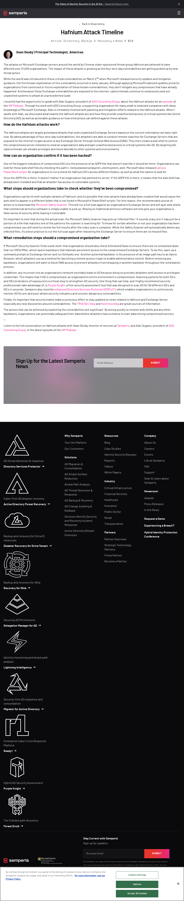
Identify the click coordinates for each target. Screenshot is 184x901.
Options (137, 884)
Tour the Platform (75, 442)
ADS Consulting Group (106, 101)
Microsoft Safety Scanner (51, 204)
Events (148, 454)
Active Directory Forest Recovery (25, 504)
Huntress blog (110, 303)
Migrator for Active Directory (22, 709)
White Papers (112, 472)
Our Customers (74, 448)
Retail (108, 517)
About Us (150, 442)
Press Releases (154, 504)
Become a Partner (115, 561)
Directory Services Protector (22, 466)
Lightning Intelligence (18, 667)
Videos (108, 466)
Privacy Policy (108, 378)
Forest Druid (11, 826)
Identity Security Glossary (120, 454)
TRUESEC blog (86, 303)
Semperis (123, 325)
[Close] (178, 884)
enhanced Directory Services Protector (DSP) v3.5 (85, 289)
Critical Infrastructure (118, 488)
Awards (149, 498)
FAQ (146, 466)
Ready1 (8, 751)
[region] (92, 884)
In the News (151, 510)
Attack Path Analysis (77, 484)
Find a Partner (113, 555)
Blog (107, 442)
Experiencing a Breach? (159, 525)
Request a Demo (154, 518)
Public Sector (112, 511)
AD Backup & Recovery (79, 500)
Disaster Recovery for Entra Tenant (26, 546)
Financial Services (115, 494)
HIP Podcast (15, 105)
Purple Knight (56, 285)
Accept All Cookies (137, 893)
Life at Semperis (154, 460)
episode (167, 101)
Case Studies (112, 448)
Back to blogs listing (93, 24)
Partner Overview (115, 539)
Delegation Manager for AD (20, 625)
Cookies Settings (137, 875)
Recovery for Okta (15, 588)
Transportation (113, 523)
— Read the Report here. (92, 4)
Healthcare (111, 500)
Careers (149, 448)
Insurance (110, 505)
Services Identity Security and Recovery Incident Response (81, 520)
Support (149, 472)
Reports (109, 460)
